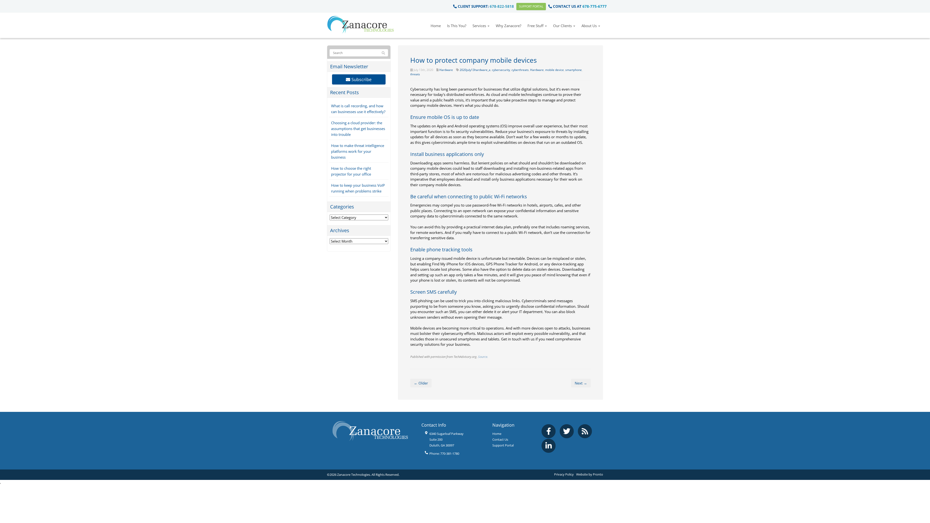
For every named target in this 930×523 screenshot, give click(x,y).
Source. (483, 356)
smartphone (573, 70)
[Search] (383, 53)
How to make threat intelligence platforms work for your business (357, 151)
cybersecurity (501, 70)
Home (436, 25)
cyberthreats (520, 70)
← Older (421, 383)
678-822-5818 (502, 6)
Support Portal (531, 6)
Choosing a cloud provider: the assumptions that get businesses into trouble (358, 128)
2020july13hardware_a (475, 70)
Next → (581, 383)
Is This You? (456, 25)
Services (480, 25)
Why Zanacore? (508, 25)
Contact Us (500, 439)
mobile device (554, 70)
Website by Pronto (589, 474)
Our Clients (563, 25)
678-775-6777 (594, 6)
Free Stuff (535, 25)
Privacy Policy (564, 474)
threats (415, 74)
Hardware (446, 70)
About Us (589, 25)
